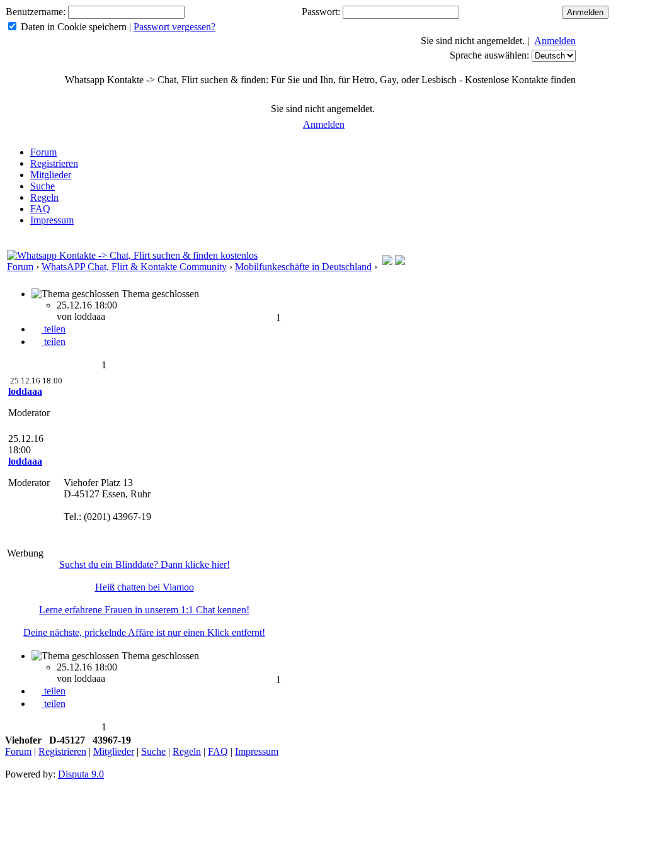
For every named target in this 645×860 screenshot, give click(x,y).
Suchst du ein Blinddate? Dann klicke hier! (144, 564)
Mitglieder (50, 174)
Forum (43, 152)
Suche (42, 186)
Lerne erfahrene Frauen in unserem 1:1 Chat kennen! (144, 609)
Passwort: (321, 11)
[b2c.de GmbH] (387, 261)
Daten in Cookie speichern (74, 26)
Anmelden (555, 40)
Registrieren (54, 163)
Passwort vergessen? (174, 26)
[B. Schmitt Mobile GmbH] (400, 261)
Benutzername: (36, 11)
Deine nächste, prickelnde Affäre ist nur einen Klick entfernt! (144, 632)
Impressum (52, 220)
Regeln (44, 197)
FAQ (40, 208)
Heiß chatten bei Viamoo (144, 587)
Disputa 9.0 (81, 774)
